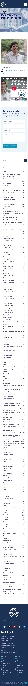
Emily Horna (6, 328)
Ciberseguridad (7, 224)
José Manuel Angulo (8, 450)
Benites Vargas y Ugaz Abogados (12, 217)
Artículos (5, 202)
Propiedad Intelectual (8, 522)
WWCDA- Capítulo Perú (9, 593)
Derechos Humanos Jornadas (11, 315)
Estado (5, 342)
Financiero (6, 371)
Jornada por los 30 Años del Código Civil (14, 432)
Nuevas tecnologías (8, 494)
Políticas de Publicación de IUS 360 (12, 508)
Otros (4, 501)
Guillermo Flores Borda (9, 394)
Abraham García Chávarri (9, 178)
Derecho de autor (7, 287)
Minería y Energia (7, 480)
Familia (5, 364)
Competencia (6, 236)
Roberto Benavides (8, 547)
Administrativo (7, 183)
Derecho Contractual (8, 282)
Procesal (5, 515)
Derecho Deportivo (8, 296)
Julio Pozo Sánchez (8, 454)
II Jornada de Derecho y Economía (12, 412)
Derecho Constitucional (9, 280)
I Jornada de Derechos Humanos (11, 403)
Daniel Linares (6, 254)
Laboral (5, 461)
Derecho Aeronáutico (8, 268)
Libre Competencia (8, 466)
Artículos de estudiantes (9, 204)
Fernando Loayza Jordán (9, 367)
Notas (4, 489)
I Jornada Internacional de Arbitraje (12, 408)
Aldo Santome (6, 188)
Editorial (5, 324)
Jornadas (5, 447)
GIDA (4, 376)
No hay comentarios (8, 73)
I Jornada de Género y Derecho (11, 405)
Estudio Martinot (7, 355)
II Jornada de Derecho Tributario (11, 410)
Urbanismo (6, 580)
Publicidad (6, 524)
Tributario (5, 575)
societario (5, 566)
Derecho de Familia (8, 289)
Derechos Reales (7, 317)
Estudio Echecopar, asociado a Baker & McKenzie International (13, 349)
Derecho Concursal (8, 277)
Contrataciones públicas (9, 250)
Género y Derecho (8, 374)
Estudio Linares (7, 353)
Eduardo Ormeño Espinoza (10, 326)
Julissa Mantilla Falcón (9, 457)
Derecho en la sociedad (9, 298)
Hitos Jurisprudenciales (9, 401)
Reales (5, 535)
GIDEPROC (6, 378)
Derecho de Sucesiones (9, 291)
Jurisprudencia (7, 459)
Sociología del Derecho (9, 568)
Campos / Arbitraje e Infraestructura (12, 222)
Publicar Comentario (10, 145)
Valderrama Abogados (9, 582)
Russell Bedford (7, 552)
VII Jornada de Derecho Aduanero (12, 586)
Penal (4, 505)
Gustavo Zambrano (8, 396)
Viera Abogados (7, 584)
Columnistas (6, 233)
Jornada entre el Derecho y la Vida (12, 426)
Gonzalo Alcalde (7, 380)
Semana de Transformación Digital (12, 556)
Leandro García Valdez (9, 464)
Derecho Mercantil (8, 305)
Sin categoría (6, 561)
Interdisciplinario (7, 417)
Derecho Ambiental (8, 271)
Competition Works (8, 240)
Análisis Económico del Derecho (11, 190)
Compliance (6, 243)
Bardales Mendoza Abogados (10, 211)
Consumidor (6, 247)
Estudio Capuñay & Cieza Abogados (12, 346)
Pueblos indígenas (8, 529)
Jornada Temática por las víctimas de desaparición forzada (13, 444)
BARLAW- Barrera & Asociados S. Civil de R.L (13, 214)
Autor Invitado (6, 206)
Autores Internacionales (9, 209)
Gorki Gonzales (7, 383)
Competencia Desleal (8, 238)
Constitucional (7, 245)
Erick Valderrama (7, 337)
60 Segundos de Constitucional (11, 174)
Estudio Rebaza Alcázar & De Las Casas (13, 360)
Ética (4, 362)
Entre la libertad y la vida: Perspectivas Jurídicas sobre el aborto (13, 331)
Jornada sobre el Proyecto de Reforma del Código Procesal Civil (13, 435)
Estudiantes (6, 344)
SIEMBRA (5, 559)
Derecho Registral (7, 308)
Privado (5, 512)
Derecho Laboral (7, 303)
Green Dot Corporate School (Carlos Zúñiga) (12, 386)
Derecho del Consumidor (9, 294)
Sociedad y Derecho (8, 563)
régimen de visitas (8, 540)
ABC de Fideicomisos (8, 176)
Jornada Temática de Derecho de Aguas (13, 441)
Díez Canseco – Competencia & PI (11, 322)
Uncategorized (7, 577)
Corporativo (6, 252)
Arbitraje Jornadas (8, 197)
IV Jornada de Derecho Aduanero (11, 422)
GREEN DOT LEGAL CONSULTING (11, 389)
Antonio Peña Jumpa (6, 67)
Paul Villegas (6, 503)
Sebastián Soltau (7, 554)
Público (5, 526)
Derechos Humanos (8, 312)
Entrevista (5, 335)
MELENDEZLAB (7, 475)
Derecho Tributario (8, 310)
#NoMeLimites (7, 171)
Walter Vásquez (7, 591)
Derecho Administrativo (9, 264)
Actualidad (6, 181)
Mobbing (5, 482)
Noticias (5, 491)
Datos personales (7, 257)
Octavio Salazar (7, 496)
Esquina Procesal (7, 339)
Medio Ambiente (7, 473)
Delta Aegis (6, 259)
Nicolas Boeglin (7, 487)
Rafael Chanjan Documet (9, 533)
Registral (5, 542)
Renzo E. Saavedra (8, 545)
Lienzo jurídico (7, 468)
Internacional (6, 419)
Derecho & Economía (8, 261)
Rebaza (5, 538)
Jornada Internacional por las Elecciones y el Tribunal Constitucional (13, 429)
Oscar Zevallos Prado (8, 498)
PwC (4, 531)
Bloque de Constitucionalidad (11, 219)
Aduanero (5, 185)
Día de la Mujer (7, 319)
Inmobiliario (6, 415)
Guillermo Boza (7, 391)
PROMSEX (5, 519)
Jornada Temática (7, 439)
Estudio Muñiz (7, 357)
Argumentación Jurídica (9, 199)
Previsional (6, 510)
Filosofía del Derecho (8, 369)
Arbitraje (5, 195)
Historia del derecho (8, 398)
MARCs (5, 471)
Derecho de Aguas (8, 284)
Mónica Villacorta (7, 484)
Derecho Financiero (8, 301)
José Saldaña (6, 452)
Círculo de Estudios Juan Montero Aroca (13, 229)
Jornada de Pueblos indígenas (11, 424)
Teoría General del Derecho (10, 573)
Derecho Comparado (8, 275)
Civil (4, 231)
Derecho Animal (7, 273)
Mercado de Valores (8, 477)
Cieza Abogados (7, 226)
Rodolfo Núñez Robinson (9, 549)
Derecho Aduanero (8, 266)
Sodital (5, 570)
